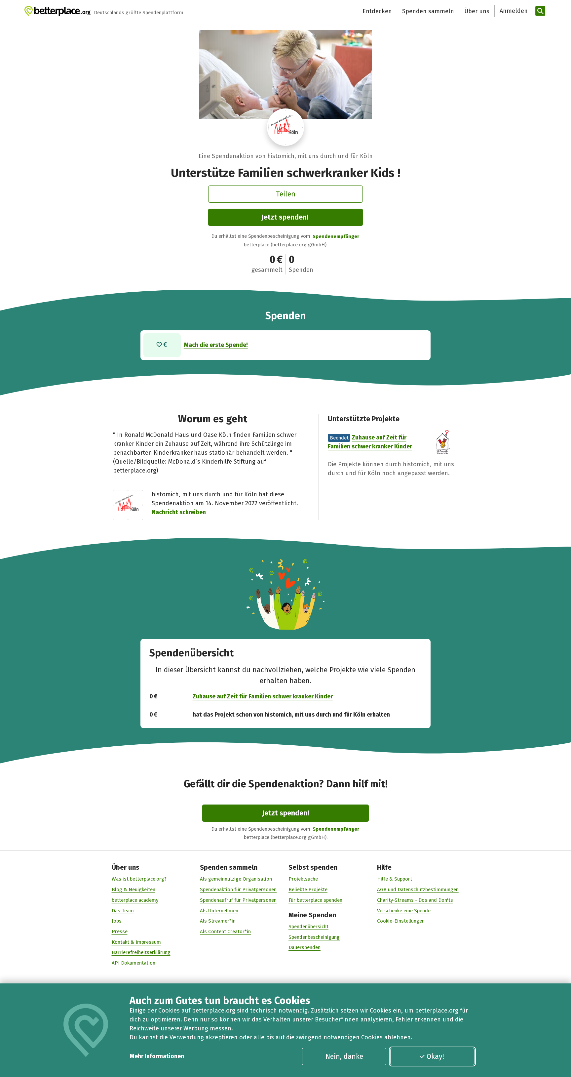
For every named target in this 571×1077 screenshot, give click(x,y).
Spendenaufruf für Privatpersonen (238, 900)
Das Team (123, 911)
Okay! (435, 1056)
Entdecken (377, 11)
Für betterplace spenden (315, 900)
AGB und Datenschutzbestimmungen (418, 889)
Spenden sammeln (428, 11)
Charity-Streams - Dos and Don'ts (415, 900)
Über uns (476, 11)
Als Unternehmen (219, 911)
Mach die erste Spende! (216, 345)
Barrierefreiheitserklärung (141, 952)
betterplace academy (135, 900)
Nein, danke (344, 1056)
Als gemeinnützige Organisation (236, 879)
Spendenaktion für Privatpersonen (238, 889)
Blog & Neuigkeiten (133, 889)
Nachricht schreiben (179, 512)
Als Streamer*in (218, 921)
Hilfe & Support (394, 879)
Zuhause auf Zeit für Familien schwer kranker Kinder (263, 696)
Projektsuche (303, 879)
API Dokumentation (133, 963)
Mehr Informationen (157, 1056)
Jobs (117, 921)
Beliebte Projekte (307, 889)
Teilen (285, 194)
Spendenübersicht (308, 927)
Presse (120, 931)
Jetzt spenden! (284, 217)
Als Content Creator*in (225, 931)
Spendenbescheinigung (314, 937)
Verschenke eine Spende (404, 911)
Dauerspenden (304, 947)
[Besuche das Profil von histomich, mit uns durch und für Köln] (285, 127)
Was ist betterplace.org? (139, 879)
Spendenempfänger (336, 236)
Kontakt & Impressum (136, 942)
